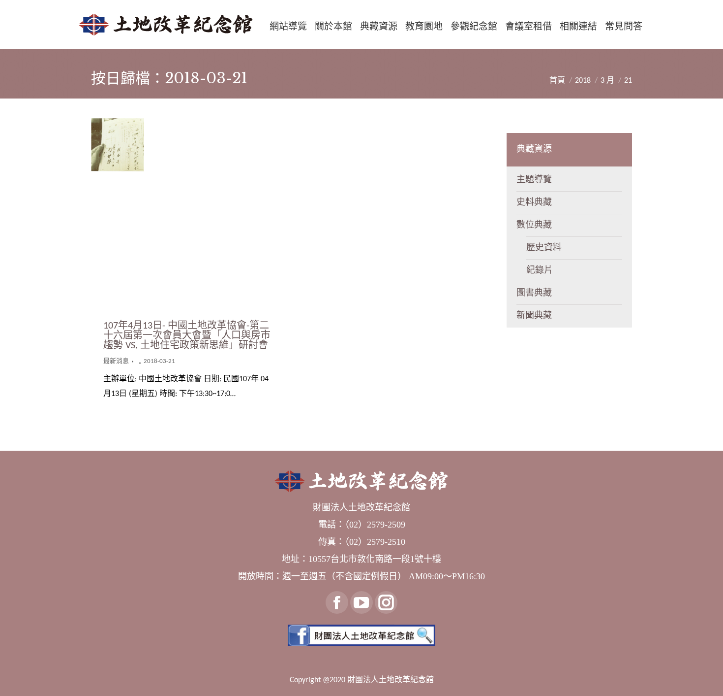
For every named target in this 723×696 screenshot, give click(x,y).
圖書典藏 (534, 293)
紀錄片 (539, 270)
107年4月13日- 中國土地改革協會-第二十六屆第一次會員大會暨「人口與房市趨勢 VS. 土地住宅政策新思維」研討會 (187, 336)
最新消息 (116, 361)
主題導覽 (534, 180)
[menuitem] (288, 26)
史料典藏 (534, 202)
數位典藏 (534, 225)
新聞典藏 (534, 316)
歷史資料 (544, 248)
